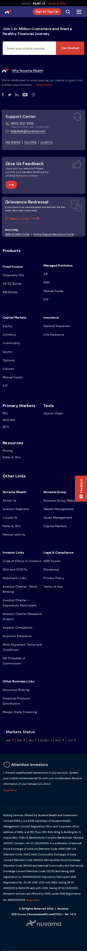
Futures (8, 369)
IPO (5, 413)
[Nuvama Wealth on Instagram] (35, 95)
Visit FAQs (30, 142)
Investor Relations (16, 509)
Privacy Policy (54, 578)
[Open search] (67, 11)
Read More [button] (10, 790)
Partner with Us (14, 535)
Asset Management (58, 517)
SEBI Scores (52, 561)
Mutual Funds (53, 291)
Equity (7, 326)
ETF (46, 300)
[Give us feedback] (11, 185)
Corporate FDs (13, 275)
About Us (9, 500)
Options (8, 360)
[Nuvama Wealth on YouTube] (27, 95)
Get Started (70, 48)
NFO (6, 427)
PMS (47, 282)
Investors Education (17, 636)
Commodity (11, 343)
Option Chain (53, 413)
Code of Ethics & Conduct (22, 561)
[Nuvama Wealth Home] (8, 11)
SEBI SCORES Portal (17, 234)
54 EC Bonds (12, 284)
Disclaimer (51, 569)
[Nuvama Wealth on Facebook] (5, 95)
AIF (46, 274)
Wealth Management (59, 509)
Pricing (8, 451)
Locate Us (46, 142)
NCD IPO (9, 420)
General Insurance (57, 326)
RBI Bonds (10, 292)
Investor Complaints (17, 627)
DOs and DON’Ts (15, 569)
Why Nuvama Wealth (27, 71)
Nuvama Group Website (61, 500)
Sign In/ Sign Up (46, 11)
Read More (44, 85)
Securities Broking (16, 690)
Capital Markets (55, 526)
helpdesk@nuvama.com (28, 131)
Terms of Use (53, 586)
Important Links (14, 578)
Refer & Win (12, 457)
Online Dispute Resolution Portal (53, 234)
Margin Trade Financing (20, 712)
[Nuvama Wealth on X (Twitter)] (11, 95)
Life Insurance (54, 334)
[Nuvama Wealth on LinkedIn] (18, 95)
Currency (9, 334)
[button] (81, 489)
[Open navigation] (79, 11)
